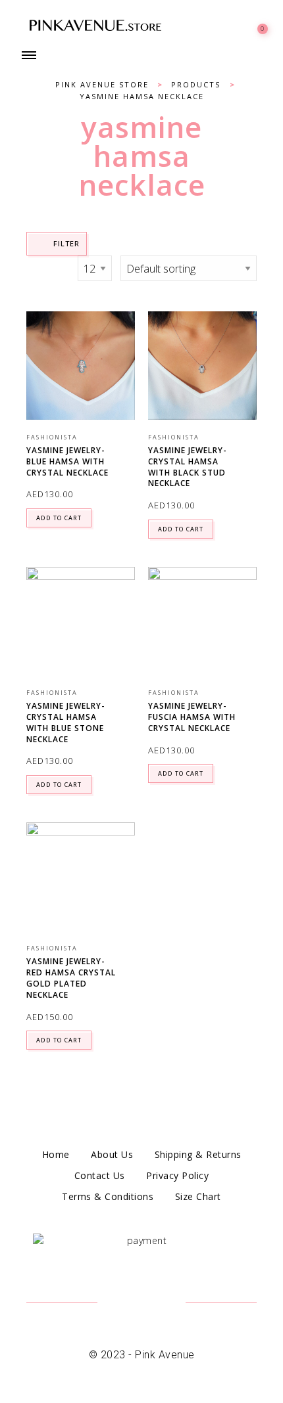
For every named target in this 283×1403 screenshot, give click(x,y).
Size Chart (198, 1196)
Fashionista (52, 437)
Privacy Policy (177, 1175)
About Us (112, 1154)
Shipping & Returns (198, 1154)
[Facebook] (125, 1304)
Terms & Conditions (107, 1196)
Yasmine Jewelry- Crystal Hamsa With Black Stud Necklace (187, 467)
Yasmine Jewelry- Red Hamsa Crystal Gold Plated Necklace (71, 978)
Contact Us (99, 1175)
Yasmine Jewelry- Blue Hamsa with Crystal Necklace (67, 461)
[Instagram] (157, 1304)
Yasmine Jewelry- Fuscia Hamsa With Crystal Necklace (192, 717)
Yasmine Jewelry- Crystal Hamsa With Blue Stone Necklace (65, 722)
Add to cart (59, 518)
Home (56, 1154)
